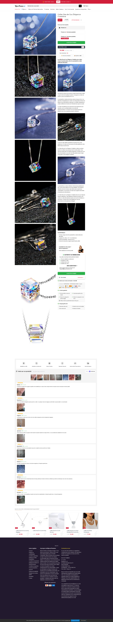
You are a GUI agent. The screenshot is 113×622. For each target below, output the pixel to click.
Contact (30, 578)
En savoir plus (67, 620)
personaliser (83, 620)
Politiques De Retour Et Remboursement (34, 563)
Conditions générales (33, 555)
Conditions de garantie (33, 566)
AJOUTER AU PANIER (71, 42)
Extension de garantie (33, 571)
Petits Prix (17, 9)
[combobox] (53, 6)
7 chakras (46, 9)
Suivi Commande (69, 9)
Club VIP (31, 569)
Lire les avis (80, 277)
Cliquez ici (68, 569)
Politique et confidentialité (32, 553)
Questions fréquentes (81, 9)
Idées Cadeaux (60, 9)
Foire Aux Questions (33, 567)
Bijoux (24, 9)
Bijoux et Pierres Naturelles (35, 9)
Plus (89, 9)
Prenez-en (64, 27)
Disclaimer (31, 576)
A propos (31, 550)
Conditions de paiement (34, 560)
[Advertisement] (56, 542)
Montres (52, 9)
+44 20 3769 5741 (72, 567)
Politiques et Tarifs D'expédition (33, 558)
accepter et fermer (75, 620)
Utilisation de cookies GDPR (33, 574)
